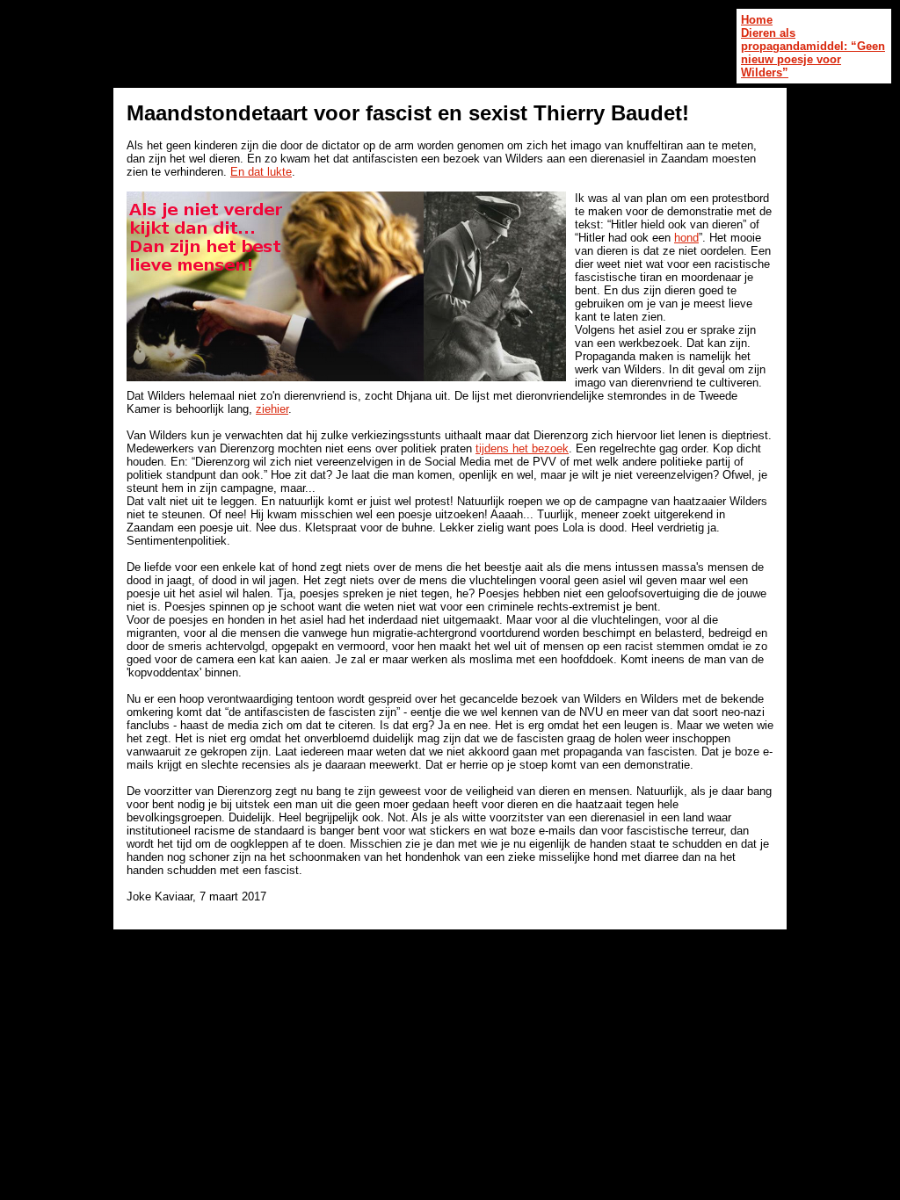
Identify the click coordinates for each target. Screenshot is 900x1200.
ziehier (272, 409)
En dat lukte (261, 171)
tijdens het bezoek (522, 448)
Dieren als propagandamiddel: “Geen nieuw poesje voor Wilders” (813, 52)
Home (757, 19)
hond (686, 237)
